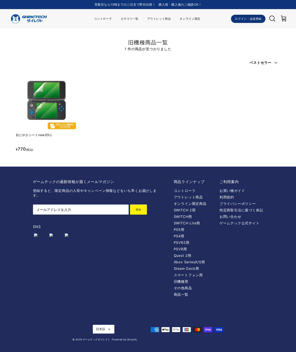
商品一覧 (181, 294)
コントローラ (103, 18)
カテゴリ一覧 (129, 18)
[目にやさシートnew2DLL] (46, 100)
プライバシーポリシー (238, 203)
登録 (138, 209)
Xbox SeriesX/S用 (189, 262)
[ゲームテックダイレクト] (29, 18)
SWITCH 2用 (185, 210)
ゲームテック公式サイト (240, 223)
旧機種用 (181, 281)
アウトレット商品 (159, 18)
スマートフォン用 (188, 275)
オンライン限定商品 (190, 203)
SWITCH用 (183, 216)
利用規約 (227, 197)
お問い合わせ (230, 216)
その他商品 (183, 288)
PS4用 (179, 236)
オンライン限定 (190, 18)
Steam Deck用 (186, 268)
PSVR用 (180, 249)
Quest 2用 (182, 255)
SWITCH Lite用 (187, 223)
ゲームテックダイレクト (96, 339)
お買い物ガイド (232, 190)
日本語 (100, 329)
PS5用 (179, 229)
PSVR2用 (181, 242)
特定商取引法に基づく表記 (241, 210)
